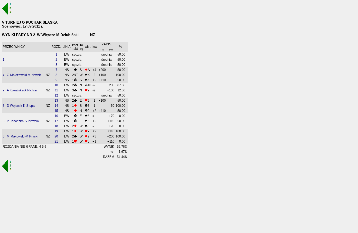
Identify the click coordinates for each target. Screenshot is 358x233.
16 (56, 116)
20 (56, 136)
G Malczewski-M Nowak (24, 75)
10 (56, 85)
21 (56, 141)
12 (56, 95)
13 (56, 100)
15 (56, 111)
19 (56, 131)
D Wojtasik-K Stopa (21, 105)
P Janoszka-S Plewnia (23, 121)
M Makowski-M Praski (22, 136)
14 (56, 105)
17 (56, 121)
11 (56, 90)
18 (56, 126)
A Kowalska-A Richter (22, 90)
